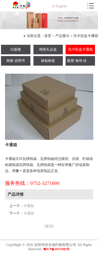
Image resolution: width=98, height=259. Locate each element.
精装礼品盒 (48, 49)
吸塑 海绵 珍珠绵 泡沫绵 (81, 61)
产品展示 (62, 36)
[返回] (49, 226)
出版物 (15, 49)
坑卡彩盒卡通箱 (85, 36)
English (61, 6)
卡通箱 (28, 206)
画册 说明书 (15, 61)
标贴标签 (48, 61)
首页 (47, 36)
